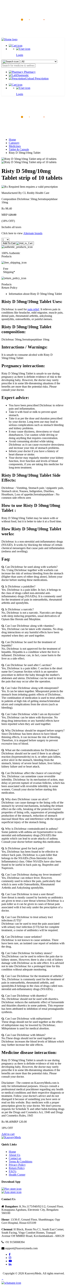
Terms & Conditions (20, 1161)
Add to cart (7, 1134)
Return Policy (17, 1168)
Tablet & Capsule (19, 149)
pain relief (33, 309)
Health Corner (17, 1174)
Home (12, 139)
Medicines (15, 146)
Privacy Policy (17, 1164)
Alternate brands (32, 233)
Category (14, 142)
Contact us (15, 1158)
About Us (14, 1155)
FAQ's (12, 1171)
